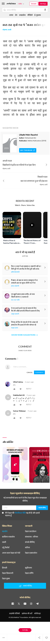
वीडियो (30, 15)
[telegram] (37, 604)
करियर (27, 547)
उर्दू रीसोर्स (5, 547)
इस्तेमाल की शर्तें (27, 613)
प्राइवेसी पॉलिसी (14, 613)
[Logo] (11, 4)
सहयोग (4, 531)
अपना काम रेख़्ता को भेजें (11, 553)
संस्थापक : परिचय (31, 537)
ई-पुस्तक (37, 15)
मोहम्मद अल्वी (7, 30)
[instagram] (31, 604)
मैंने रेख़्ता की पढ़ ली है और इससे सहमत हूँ (22, 514)
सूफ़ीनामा (28, 568)
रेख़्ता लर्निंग (29, 573)
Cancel (30, 372)
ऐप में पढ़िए (25, 630)
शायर (11, 15)
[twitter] (19, 604)
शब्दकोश (22, 15)
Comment (39, 372)
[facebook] (13, 604)
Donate (33, 4)
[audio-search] (45, 10)
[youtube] (25, 604)
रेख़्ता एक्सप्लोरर (31, 553)
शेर (16, 15)
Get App (43, 4)
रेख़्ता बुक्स (6, 578)
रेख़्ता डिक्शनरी (7, 573)
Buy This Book (26, 150)
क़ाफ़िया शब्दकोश (8, 537)
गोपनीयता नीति (20, 513)
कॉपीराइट (37, 613)
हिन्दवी (4, 568)
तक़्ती (4, 542)
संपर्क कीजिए (30, 542)
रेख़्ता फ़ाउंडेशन (30, 531)
